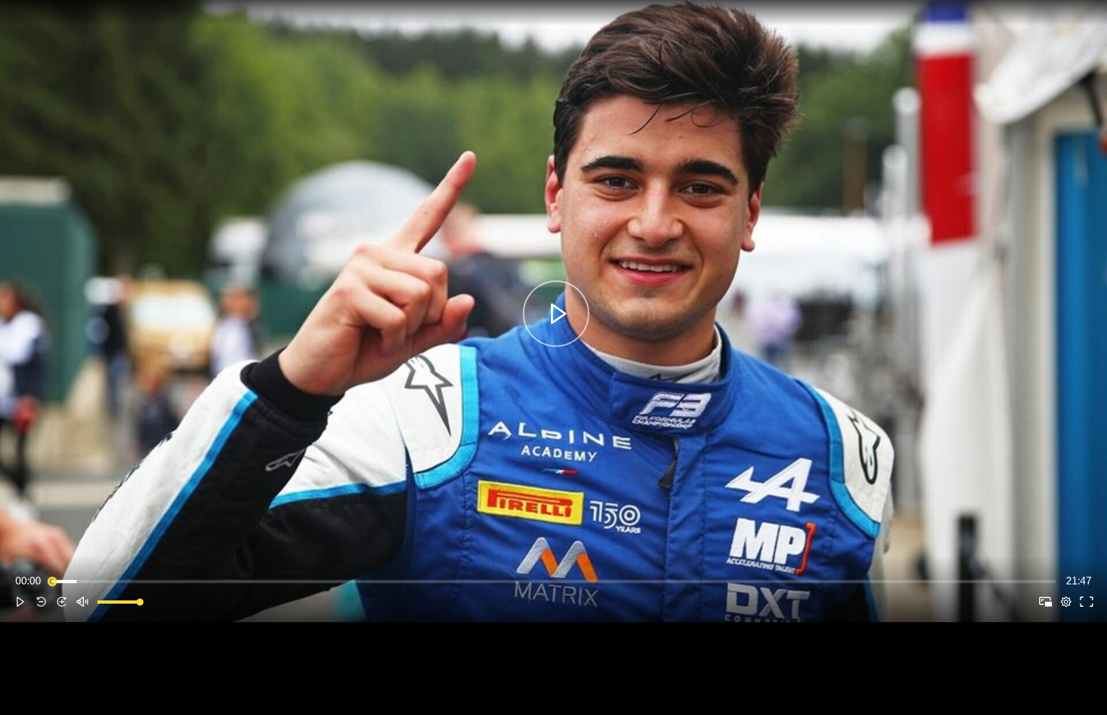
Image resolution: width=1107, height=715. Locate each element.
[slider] (553, 581)
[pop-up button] (1066, 601)
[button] (20, 601)
